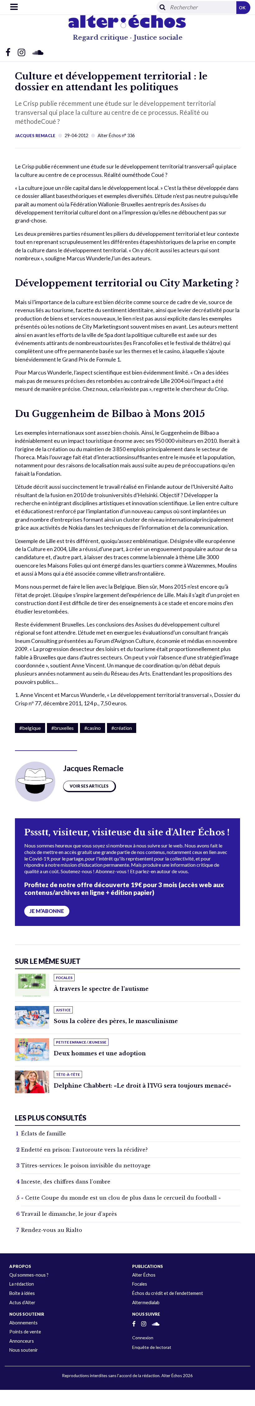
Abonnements (23, 1322)
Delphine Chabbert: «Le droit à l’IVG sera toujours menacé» (142, 1085)
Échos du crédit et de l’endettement (167, 1293)
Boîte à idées (22, 1293)
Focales (139, 1284)
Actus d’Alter (22, 1302)
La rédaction (21, 1284)
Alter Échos (143, 1275)
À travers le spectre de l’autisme (101, 989)
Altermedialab (146, 1302)
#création (121, 728)
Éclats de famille (43, 1133)
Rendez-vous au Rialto (51, 1230)
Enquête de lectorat (151, 1347)
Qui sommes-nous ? (29, 1275)
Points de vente (25, 1331)
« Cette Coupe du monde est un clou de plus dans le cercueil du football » (121, 1198)
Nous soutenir (23, 1350)
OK (242, 7)
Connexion (142, 1337)
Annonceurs (21, 1341)
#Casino (92, 728)
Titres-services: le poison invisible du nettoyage (86, 1165)
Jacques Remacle (35, 135)
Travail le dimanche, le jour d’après (69, 1214)
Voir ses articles (89, 786)
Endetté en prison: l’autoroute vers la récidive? (84, 1150)
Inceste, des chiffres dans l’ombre (65, 1182)
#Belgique (30, 728)
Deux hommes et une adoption (100, 1053)
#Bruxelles (62, 728)
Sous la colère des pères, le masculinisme (116, 1021)
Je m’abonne (47, 911)
